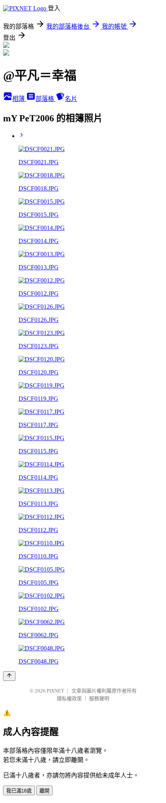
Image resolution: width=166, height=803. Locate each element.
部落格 (46, 98)
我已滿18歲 (19, 791)
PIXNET (55, 691)
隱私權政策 (69, 698)
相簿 (19, 98)
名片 (71, 98)
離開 (44, 791)
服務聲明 (99, 698)
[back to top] (9, 676)
